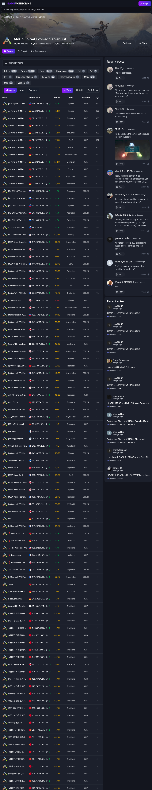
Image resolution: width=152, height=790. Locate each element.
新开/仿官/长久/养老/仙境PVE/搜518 (17, 744)
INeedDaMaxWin (15, 599)
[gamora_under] (110, 240)
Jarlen (10, 584)
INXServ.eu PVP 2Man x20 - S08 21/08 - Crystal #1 (17, 322)
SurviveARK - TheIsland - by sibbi (17, 606)
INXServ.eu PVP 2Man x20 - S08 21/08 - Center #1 (17, 257)
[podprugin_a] (109, 397)
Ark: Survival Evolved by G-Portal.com (19, 541)
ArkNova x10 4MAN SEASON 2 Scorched (17, 155)
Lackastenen (16, 555)
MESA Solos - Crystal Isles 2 (17, 242)
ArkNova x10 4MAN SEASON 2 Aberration (17, 184)
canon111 (117, 468)
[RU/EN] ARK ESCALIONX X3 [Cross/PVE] (17, 104)
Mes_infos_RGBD (124, 171)
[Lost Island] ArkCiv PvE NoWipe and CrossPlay (128, 457)
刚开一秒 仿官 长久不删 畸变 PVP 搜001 (17, 686)
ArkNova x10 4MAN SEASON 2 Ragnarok (17, 118)
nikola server (13, 468)
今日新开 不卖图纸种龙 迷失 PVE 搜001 (17, 628)
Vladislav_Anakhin (124, 194)
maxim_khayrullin (124, 261)
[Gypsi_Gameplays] (109, 361)
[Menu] (3, 3)
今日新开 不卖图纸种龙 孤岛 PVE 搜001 (17, 635)
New (22, 90)
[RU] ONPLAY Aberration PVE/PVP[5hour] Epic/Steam (17, 213)
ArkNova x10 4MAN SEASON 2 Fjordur (17, 111)
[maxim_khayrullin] (110, 263)
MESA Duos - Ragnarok (17, 482)
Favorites (32, 90)
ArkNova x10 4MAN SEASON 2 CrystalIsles (17, 177)
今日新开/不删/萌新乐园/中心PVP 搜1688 (17, 759)
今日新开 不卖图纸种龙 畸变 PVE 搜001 (17, 672)
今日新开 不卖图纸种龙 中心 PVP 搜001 (17, 657)
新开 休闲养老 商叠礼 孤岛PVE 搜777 (17, 737)
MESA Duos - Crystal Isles (17, 351)
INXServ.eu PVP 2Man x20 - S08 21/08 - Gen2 (17, 286)
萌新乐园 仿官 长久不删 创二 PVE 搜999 (17, 701)
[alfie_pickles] (109, 415)
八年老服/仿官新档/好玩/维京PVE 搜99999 (17, 766)
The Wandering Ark (19, 548)
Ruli (9, 519)
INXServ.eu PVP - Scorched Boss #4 (17, 308)
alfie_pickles (118, 414)
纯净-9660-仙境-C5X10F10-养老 (17, 366)
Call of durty (13, 402)
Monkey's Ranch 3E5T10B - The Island (17, 315)
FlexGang (12, 431)
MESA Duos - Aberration (17, 249)
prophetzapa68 (120, 450)
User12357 (118, 306)
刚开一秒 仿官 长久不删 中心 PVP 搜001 (17, 621)
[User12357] (109, 307)
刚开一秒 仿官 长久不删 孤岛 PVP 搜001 (17, 715)
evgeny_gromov (123, 215)
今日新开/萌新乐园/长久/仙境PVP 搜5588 (17, 752)
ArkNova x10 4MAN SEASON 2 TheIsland (17, 126)
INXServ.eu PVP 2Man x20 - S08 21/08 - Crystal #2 (17, 577)
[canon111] (109, 468)
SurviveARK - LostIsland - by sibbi (17, 344)
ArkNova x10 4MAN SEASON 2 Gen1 (17, 169)
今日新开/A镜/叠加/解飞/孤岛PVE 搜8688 (17, 781)
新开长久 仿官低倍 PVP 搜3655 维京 (123, 331)
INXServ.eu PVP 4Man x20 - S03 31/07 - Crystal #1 (17, 373)
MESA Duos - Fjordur (16, 380)
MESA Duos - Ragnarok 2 (17, 497)
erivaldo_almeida (123, 282)
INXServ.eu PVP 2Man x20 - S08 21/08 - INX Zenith (17, 504)
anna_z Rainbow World (19, 533)
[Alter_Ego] (110, 70)
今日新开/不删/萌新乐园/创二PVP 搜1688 (17, 730)
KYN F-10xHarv (14, 300)
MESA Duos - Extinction (17, 337)
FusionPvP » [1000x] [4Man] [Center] (17, 293)
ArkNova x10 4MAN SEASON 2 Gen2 (17, 140)
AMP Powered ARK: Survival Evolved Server (17, 592)
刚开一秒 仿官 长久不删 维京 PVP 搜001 (17, 679)
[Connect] (50, 104)
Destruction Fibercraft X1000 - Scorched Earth (128, 421)
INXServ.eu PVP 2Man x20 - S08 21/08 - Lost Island (17, 526)
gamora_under (122, 238)
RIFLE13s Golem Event (17, 235)
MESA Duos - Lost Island (17, 388)
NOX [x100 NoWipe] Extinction (121, 367)
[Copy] (47, 104)
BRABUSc (120, 129)
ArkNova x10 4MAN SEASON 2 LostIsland (17, 147)
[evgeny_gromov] (110, 216)
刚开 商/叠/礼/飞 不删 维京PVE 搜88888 (17, 774)
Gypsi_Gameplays (121, 360)
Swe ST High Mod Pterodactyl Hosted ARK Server (17, 446)
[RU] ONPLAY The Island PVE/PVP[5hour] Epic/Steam (17, 198)
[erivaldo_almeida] (110, 283)
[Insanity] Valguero (15, 439)
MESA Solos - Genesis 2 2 (17, 264)
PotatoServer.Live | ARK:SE (19, 562)
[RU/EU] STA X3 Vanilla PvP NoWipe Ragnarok (128, 403)
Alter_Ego (119, 68)
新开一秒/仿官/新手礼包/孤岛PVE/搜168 (17, 723)
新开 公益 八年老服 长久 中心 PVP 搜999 (17, 708)
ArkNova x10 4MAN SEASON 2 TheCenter (17, 133)
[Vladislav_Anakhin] (110, 196)
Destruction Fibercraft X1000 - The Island (126, 439)
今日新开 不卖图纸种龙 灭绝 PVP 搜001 (17, 613)
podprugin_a (118, 396)
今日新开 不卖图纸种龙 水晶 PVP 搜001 (17, 643)
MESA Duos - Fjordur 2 (17, 490)
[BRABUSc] (110, 131)
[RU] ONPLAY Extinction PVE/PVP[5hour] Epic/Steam (17, 220)
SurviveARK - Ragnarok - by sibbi (17, 460)
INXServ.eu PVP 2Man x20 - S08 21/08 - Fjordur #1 (17, 453)
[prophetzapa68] (109, 450)
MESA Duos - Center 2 (17, 664)
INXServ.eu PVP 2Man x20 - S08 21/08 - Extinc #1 (17, 271)
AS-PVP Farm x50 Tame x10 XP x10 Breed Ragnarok (17, 395)
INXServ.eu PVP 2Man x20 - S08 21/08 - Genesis (17, 410)
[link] (128, 73)
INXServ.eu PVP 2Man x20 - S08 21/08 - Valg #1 (17, 278)
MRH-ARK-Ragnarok (16, 424)
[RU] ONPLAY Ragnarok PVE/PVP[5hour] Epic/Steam (17, 191)
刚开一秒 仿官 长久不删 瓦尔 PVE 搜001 (17, 694)
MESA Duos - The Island (17, 329)
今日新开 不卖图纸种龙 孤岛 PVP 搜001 (17, 650)
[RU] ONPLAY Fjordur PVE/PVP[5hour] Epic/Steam (17, 206)
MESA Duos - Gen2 (15, 475)
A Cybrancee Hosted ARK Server (17, 417)
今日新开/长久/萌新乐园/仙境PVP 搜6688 (17, 788)
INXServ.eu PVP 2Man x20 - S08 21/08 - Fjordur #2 (17, 511)
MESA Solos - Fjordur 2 (17, 359)
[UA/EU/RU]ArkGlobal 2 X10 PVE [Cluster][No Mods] (128, 475)
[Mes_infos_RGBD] (110, 173)
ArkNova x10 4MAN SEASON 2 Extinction (17, 162)
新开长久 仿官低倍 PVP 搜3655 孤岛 (123, 313)
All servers (10, 90)
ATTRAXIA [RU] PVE (16, 227)
